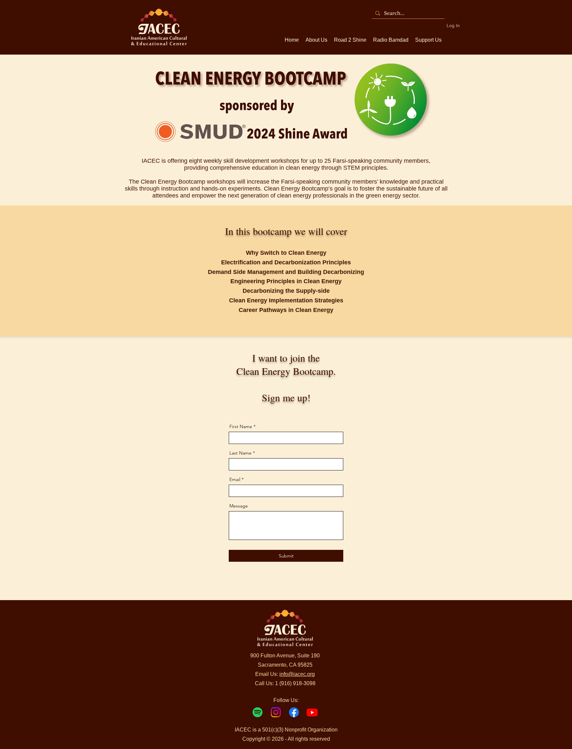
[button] (428, 40)
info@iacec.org (297, 674)
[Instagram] (275, 712)
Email (234, 479)
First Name (240, 426)
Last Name (240, 453)
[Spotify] (257, 712)
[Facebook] (294, 712)
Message (238, 506)
